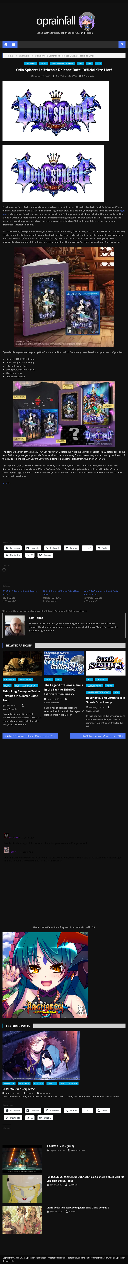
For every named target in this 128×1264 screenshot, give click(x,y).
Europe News (95, 685)
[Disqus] (63, 783)
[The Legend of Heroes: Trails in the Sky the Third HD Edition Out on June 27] (64, 663)
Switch (51, 1083)
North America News (62, 63)
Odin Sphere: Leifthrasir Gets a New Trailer (61, 592)
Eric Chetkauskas (51, 702)
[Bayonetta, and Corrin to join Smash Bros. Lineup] (106, 663)
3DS (90, 679)
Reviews (38, 1083)
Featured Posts (18, 1026)
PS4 (89, 63)
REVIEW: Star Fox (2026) (60, 1146)
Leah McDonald (78, 1150)
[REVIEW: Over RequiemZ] (63, 1055)
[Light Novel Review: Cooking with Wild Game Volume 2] (22, 1220)
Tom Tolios (61, 76)
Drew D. (72, 1211)
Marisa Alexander (10, 709)
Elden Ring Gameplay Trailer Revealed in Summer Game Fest (21, 696)
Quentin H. (73, 1184)
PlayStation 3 (47, 611)
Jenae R (30, 1093)
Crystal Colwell (92, 710)
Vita (99, 63)
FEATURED (24, 1083)
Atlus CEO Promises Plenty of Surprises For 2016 (31, 736)
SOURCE (6, 483)
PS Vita (71, 611)
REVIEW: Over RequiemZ (18, 1089)
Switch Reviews (69, 1083)
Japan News (25, 679)
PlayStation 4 (60, 611)
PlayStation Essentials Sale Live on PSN (101, 736)
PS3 (80, 63)
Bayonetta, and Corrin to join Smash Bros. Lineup (105, 699)
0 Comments (45, 1093)
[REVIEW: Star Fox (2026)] (22, 1159)
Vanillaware (81, 611)
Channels (31, 63)
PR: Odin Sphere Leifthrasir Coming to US (20, 592)
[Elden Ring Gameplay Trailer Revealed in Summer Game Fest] (22, 663)
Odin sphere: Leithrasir (29, 611)
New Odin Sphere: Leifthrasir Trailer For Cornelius (101, 592)
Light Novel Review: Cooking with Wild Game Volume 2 (78, 1207)
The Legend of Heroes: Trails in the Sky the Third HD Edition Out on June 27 (63, 689)
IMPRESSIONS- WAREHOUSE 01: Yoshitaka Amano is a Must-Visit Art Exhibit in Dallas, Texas (85, 1179)
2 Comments (88, 76)
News (43, 63)
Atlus (15, 611)
